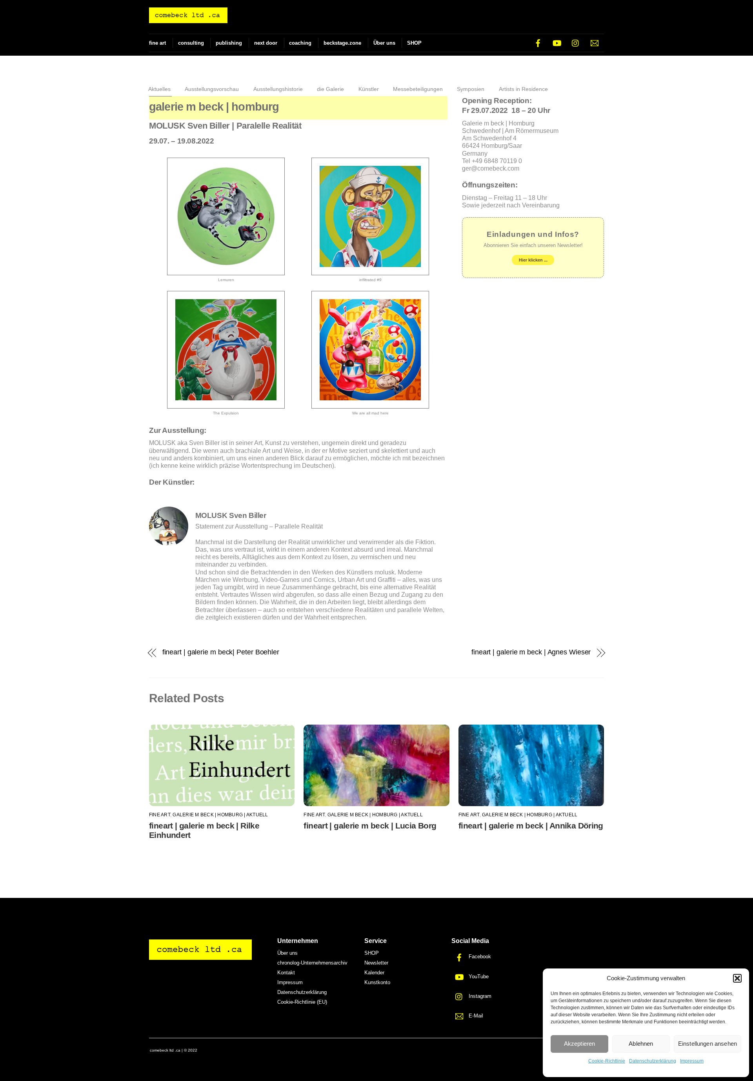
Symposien (470, 89)
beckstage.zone (342, 43)
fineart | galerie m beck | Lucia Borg (370, 825)
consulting (191, 43)
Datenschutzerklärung (652, 1061)
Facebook (479, 956)
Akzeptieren (579, 1043)
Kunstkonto (377, 982)
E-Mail (475, 1016)
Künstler (368, 89)
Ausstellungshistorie (278, 89)
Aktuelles (159, 89)
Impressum (692, 1061)
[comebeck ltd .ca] (188, 19)
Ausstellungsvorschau (212, 89)
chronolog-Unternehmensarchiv (312, 963)
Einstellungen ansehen (707, 1043)
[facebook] (538, 42)
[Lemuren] (226, 271)
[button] (737, 978)
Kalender (374, 973)
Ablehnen (641, 1043)
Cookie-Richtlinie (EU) (302, 1002)
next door (265, 43)
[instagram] (576, 42)
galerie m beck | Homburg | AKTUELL (220, 815)
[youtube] (557, 42)
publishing (229, 43)
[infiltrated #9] (370, 271)
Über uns (384, 43)
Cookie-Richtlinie (606, 1061)
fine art (157, 43)
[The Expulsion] (226, 404)
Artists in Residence (523, 89)
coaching (300, 43)
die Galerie (330, 89)
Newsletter (376, 963)
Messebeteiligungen (418, 89)
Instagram (479, 996)
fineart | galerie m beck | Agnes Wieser (531, 652)
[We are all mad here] (370, 404)
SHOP (414, 43)
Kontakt (286, 973)
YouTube (478, 976)
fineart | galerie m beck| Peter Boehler (220, 652)
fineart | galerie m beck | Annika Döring (530, 825)
